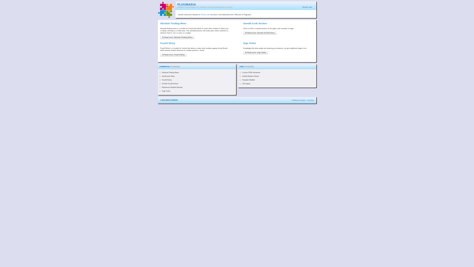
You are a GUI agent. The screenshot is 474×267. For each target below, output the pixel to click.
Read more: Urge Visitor (256, 52)
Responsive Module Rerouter (172, 87)
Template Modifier (248, 80)
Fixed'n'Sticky (167, 43)
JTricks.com (205, 15)
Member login (307, 7)
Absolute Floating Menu (173, 23)
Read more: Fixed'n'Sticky (174, 55)
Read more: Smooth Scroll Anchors (261, 33)
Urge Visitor (249, 43)
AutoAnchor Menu (168, 76)
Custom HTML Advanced (251, 72)
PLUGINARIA (186, 4)
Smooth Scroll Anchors (255, 23)
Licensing (310, 100)
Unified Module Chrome (250, 76)
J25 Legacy (246, 84)
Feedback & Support (299, 100)
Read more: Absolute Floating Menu (178, 37)
